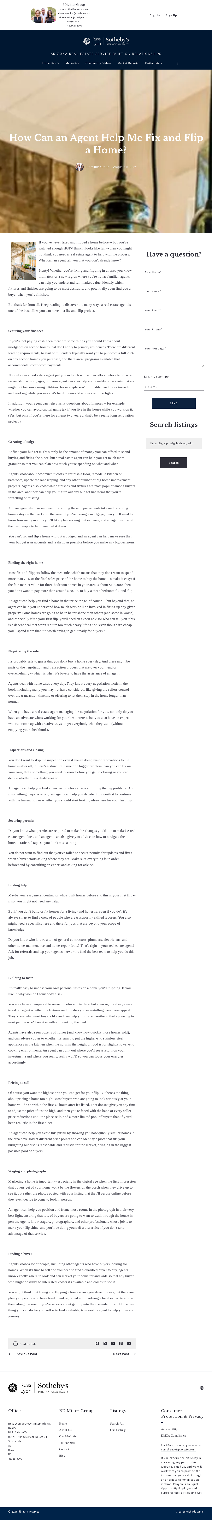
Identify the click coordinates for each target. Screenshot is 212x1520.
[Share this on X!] (105, 1343)
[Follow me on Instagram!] (202, 1388)
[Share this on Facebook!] (97, 1343)
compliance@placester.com (178, 1449)
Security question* (156, 377)
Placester (198, 1511)
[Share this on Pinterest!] (121, 1343)
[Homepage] (106, 41)
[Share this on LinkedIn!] (113, 1343)
